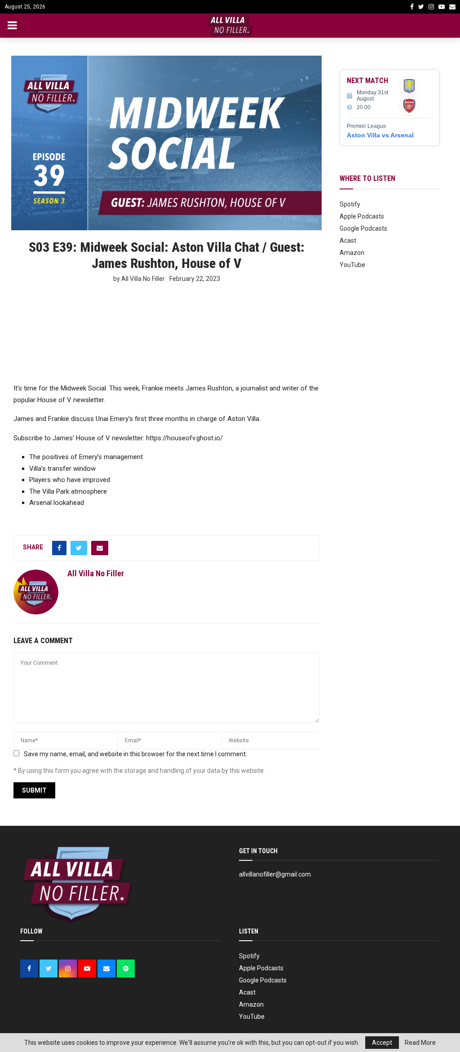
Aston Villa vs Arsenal (380, 135)
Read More (420, 1042)
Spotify (350, 204)
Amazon (352, 252)
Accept (382, 1042)
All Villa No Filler (95, 573)
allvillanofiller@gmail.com (275, 874)
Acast (348, 240)
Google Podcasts (363, 228)
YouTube (352, 264)
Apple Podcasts (362, 216)
